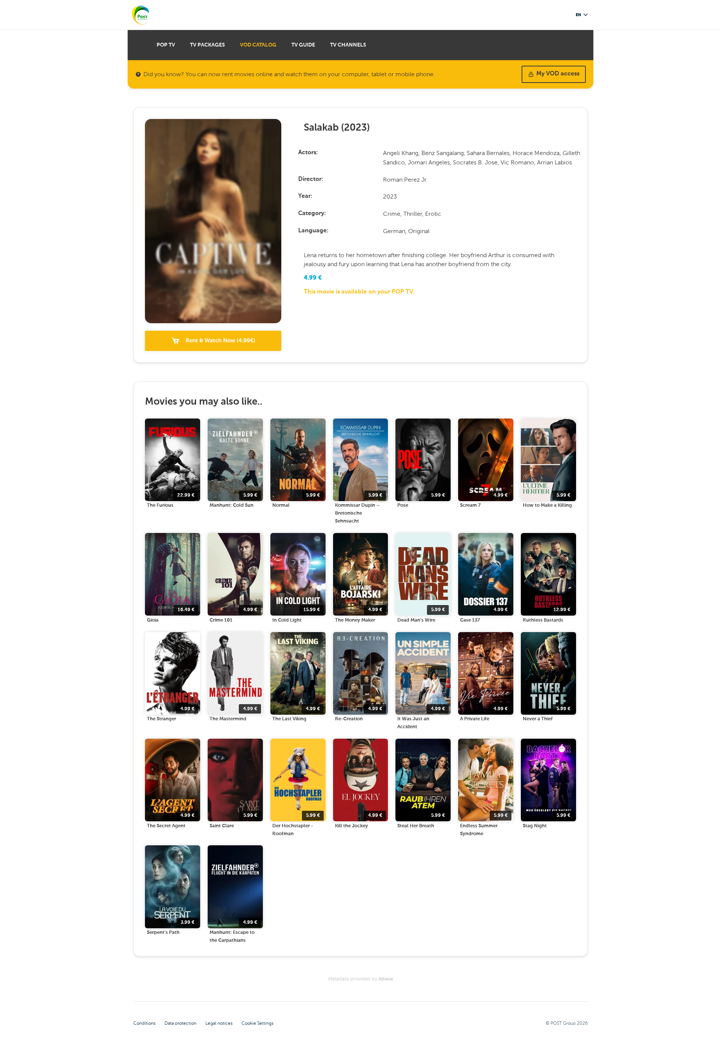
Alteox (386, 979)
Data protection (180, 1023)
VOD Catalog (258, 45)
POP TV (166, 45)
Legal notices (218, 1023)
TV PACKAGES (207, 45)
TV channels (348, 45)
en (578, 15)
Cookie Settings (257, 1023)
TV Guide (303, 45)
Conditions (144, 1023)
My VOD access (557, 74)
